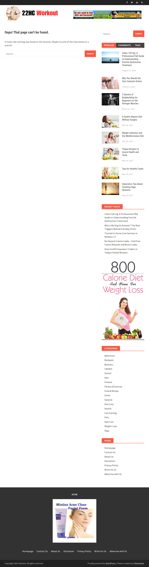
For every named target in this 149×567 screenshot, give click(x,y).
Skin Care (109, 421)
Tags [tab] (137, 45)
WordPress (111, 563)
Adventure (109, 355)
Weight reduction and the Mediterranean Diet (133, 134)
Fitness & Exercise (113, 386)
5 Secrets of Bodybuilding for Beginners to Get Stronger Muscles (130, 99)
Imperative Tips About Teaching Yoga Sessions (132, 187)
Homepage (110, 447)
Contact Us (110, 452)
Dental (107, 373)
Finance (108, 382)
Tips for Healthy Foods (132, 168)
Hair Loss (109, 404)
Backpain (109, 360)
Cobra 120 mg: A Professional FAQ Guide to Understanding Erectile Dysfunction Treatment (133, 59)
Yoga (106, 430)
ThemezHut (139, 563)
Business (108, 364)
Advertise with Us (113, 474)
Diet (106, 377)
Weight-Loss (110, 426)
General (108, 399)
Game (107, 395)
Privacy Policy (111, 465)
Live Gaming (110, 413)
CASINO (108, 368)
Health (107, 408)
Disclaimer (109, 461)
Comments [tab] (124, 45)
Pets (106, 417)
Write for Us (110, 469)
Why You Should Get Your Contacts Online (132, 80)
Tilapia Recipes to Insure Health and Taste (130, 152)
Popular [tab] (109, 45)
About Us (108, 456)
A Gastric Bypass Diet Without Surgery (132, 118)
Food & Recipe (111, 390)
